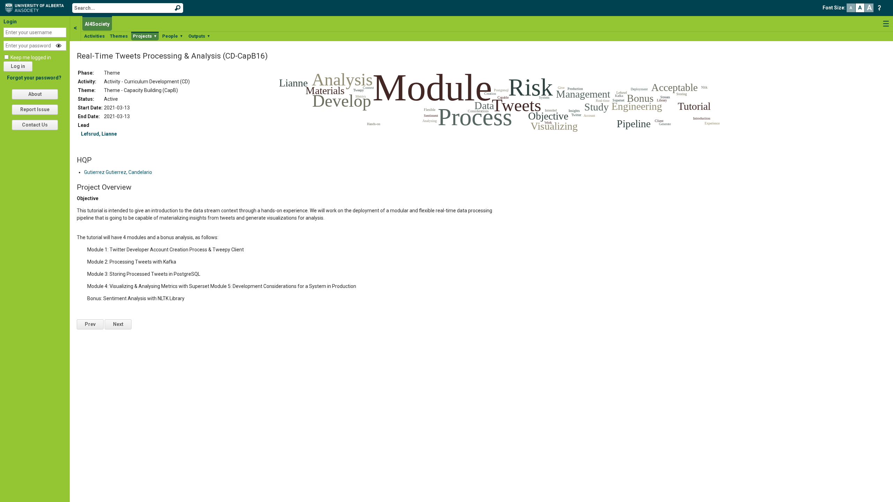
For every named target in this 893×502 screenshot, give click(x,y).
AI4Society (97, 24)
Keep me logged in (30, 57)
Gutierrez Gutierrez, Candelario (118, 172)
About (35, 94)
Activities (94, 36)
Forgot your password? (34, 78)
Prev (90, 324)
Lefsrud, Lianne (99, 134)
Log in (18, 66)
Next (118, 324)
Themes (119, 36)
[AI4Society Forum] (36, 7)
